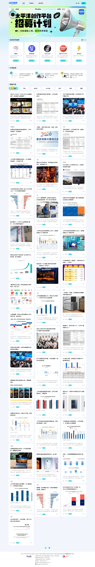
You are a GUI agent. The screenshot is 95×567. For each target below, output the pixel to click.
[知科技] (13, 3)
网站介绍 (29, 553)
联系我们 (51, 553)
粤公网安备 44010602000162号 (42, 564)
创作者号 (41, 3)
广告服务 (36, 553)
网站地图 (62, 553)
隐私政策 (33, 553)
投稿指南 (44, 553)
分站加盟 (55, 553)
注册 (78, 3)
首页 (23, 3)
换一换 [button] (85, 39)
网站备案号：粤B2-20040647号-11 (41, 560)
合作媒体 (40, 553)
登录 (84, 3)
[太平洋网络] (29, 555)
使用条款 (47, 553)
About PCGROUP (24, 553)
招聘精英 (58, 553)
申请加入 (31, 3)
